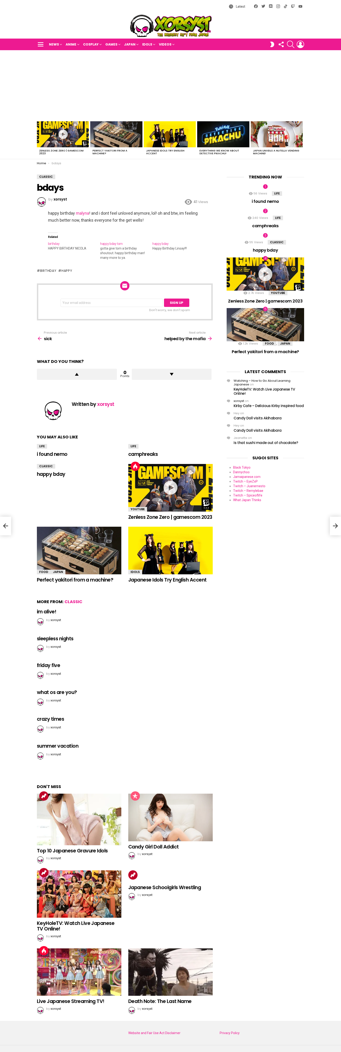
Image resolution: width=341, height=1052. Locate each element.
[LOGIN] (300, 44)
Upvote (77, 374)
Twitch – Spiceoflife (247, 495)
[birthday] (74, 246)
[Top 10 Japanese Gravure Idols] (79, 819)
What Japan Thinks (247, 500)
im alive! (46, 611)
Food (43, 572)
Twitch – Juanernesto (249, 486)
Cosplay (91, 44)
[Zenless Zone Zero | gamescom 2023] (63, 134)
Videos (165, 44)
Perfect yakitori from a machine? (110, 152)
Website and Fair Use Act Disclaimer (154, 1033)
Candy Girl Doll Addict (153, 846)
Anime (71, 44)
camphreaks (143, 454)
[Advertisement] (170, 85)
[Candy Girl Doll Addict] (170, 817)
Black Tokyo (242, 467)
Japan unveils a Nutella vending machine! (276, 152)
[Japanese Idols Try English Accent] (170, 134)
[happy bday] (178, 246)
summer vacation (57, 746)
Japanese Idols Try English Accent (165, 152)
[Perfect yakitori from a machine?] (116, 134)
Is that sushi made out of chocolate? (266, 442)
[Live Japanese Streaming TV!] (79, 972)
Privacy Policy (230, 1033)
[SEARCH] (290, 44)
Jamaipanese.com (247, 477)
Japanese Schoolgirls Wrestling (164, 887)
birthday (48, 270)
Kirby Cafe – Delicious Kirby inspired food (269, 405)
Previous (39, 139)
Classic (46, 466)
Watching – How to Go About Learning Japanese (262, 382)
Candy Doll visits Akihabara (258, 418)
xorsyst (239, 401)
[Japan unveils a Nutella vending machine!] (277, 134)
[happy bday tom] (126, 250)
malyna (82, 213)
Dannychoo (241, 472)
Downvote (172, 374)
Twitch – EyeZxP (245, 481)
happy (66, 270)
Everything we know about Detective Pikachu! (219, 152)
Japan (129, 44)
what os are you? (57, 692)
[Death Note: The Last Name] (170, 972)
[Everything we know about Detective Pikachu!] (223, 134)
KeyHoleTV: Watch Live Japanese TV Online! (75, 926)
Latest (240, 6)
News (54, 44)
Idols (147, 44)
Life (42, 446)
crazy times (50, 719)
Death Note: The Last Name (160, 1001)
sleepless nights (55, 638)
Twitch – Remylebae (248, 491)
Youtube (138, 509)
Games (111, 44)
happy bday (51, 474)
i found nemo (52, 454)
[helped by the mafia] (335, 526)
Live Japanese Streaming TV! (70, 1001)
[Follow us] (281, 44)
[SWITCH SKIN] (272, 44)
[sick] (5, 526)
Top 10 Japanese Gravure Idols (72, 850)
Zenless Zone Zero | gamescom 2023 (61, 152)
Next (301, 139)
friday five (48, 665)
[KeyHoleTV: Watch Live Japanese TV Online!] (79, 894)
